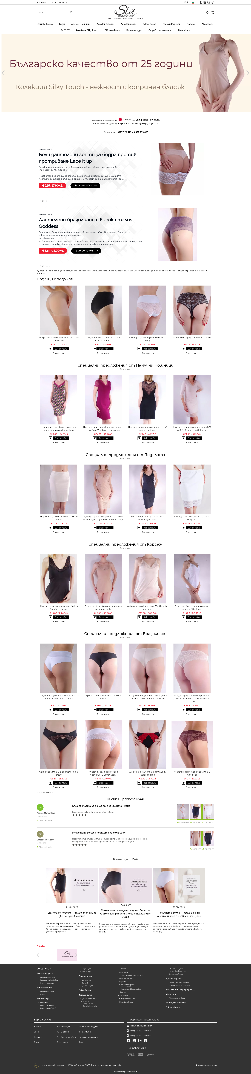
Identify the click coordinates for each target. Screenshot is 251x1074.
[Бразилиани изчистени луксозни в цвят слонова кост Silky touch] (147, 668)
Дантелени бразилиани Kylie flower (192, 337)
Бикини (86, 1001)
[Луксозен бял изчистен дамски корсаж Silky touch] (192, 578)
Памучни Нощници (47, 977)
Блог (81, 1042)
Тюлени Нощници (47, 983)
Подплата (123, 972)
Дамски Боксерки (90, 1006)
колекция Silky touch (87, 30)
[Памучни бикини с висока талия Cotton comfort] (103, 310)
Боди (62, 23)
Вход (36, 1042)
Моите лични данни (207, 1065)
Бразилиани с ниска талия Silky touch (103, 697)
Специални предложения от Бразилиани (125, 633)
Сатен (42, 994)
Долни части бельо (90, 998)
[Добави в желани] (50, 348)
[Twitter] (205, 2)
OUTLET (65, 30)
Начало (37, 1026)
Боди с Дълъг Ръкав (48, 1008)
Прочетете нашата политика (106, 1065)
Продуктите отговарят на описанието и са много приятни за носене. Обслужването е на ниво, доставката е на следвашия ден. (110, 840)
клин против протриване (53, 169)
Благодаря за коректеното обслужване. (93, 812)
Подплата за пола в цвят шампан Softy (59, 518)
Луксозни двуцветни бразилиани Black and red (147, 773)
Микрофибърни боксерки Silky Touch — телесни (59, 339)
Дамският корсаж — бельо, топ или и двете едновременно (72, 914)
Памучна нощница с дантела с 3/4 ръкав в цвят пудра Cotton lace (192, 428)
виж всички (125, 369)
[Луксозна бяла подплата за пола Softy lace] (192, 489)
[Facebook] (201, 2)
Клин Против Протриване (132, 975)
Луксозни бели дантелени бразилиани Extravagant (103, 773)
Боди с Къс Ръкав (47, 1005)
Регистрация (63, 1026)
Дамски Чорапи (173, 978)
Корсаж (122, 982)
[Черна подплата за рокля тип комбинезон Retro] (147, 489)
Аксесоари (207, 23)
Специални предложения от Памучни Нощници (125, 365)
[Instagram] (208, 2)
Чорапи (191, 23)
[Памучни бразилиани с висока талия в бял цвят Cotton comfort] (58, 668)
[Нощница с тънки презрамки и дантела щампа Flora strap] (58, 399)
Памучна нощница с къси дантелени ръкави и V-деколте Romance (103, 428)
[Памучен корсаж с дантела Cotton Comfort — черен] (58, 578)
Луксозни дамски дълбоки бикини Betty (147, 339)
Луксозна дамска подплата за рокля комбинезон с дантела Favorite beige (103, 518)
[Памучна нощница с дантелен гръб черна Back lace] (147, 399)
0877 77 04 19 (60, 2)
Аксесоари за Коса (177, 998)
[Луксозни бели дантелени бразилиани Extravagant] (103, 744)
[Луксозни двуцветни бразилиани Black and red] (147, 744)
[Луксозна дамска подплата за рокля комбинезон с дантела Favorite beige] (103, 489)
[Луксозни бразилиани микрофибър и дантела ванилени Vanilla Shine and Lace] (192, 668)
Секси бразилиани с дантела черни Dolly (59, 773)
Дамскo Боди (43, 998)
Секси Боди (86, 971)
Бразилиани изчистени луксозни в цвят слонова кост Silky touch (148, 697)
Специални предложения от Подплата (125, 454)
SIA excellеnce (112, 30)
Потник (85, 983)
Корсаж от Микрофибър (131, 989)
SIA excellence (173, 1007)
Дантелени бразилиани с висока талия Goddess (86, 222)
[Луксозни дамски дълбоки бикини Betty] (147, 310)
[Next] (246, 73)
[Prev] (4, 73)
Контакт (38, 1037)
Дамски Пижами (105, 23)
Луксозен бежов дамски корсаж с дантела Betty (103, 607)
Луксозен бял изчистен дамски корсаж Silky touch (192, 607)
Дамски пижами (44, 987)
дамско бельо (46, 237)
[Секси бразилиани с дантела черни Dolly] (58, 744)
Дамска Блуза (87, 986)
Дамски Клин (87, 980)
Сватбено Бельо (126, 1002)
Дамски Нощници (80, 23)
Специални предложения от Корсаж (125, 544)
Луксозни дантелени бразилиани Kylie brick (192, 773)
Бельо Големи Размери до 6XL (180, 989)
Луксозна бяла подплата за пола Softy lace (192, 518)
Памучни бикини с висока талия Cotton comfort (103, 339)
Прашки (124, 969)
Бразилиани (88, 1004)
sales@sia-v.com (144, 1025)
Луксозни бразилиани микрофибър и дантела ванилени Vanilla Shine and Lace (192, 698)
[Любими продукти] (207, 12)
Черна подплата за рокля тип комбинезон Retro (147, 518)
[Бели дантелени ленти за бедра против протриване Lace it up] (177, 169)
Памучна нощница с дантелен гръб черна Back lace (147, 428)
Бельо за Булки (176, 969)
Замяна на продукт (88, 1026)
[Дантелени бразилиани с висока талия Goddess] (177, 234)
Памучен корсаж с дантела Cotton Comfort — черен (59, 607)
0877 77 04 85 (145, 1035)
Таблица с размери (88, 1037)
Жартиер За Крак (128, 998)
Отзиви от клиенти (160, 30)
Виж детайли (83, 185)
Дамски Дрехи (128, 23)
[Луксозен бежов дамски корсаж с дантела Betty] (103, 578)
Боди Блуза (86, 969)
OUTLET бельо (44, 968)
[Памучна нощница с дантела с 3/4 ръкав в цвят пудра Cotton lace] (192, 399)
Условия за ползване (66, 1037)
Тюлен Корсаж (126, 987)
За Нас (37, 1031)
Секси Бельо (149, 23)
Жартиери (123, 995)
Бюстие (123, 992)
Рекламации (85, 1031)
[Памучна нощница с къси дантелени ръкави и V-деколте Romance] (103, 399)
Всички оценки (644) (125, 859)
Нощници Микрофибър (49, 980)
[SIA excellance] (67, 955)
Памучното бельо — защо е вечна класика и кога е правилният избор (179, 914)
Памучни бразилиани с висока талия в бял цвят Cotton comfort (59, 697)
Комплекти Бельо (126, 978)
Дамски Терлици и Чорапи (179, 982)
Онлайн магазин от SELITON (125, 1071)
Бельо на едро (134, 30)
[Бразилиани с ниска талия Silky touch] (103, 668)
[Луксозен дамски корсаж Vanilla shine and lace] (147, 578)
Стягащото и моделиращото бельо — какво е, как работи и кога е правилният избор (125, 913)
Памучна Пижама (47, 991)
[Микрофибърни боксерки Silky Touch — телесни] (58, 310)
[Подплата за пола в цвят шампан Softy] (58, 489)
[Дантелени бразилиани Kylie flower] (192, 310)
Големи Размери (172, 23)
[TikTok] (212, 2)
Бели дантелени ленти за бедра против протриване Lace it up (87, 157)
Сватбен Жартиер (178, 971)
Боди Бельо (44, 1002)
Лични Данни (63, 1031)
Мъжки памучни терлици (179, 985)
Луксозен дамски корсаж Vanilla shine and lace (147, 607)
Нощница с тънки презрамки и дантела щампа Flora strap (59, 428)
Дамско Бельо (45, 23)
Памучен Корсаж (128, 984)
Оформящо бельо (176, 974)
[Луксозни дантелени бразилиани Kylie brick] (192, 744)
